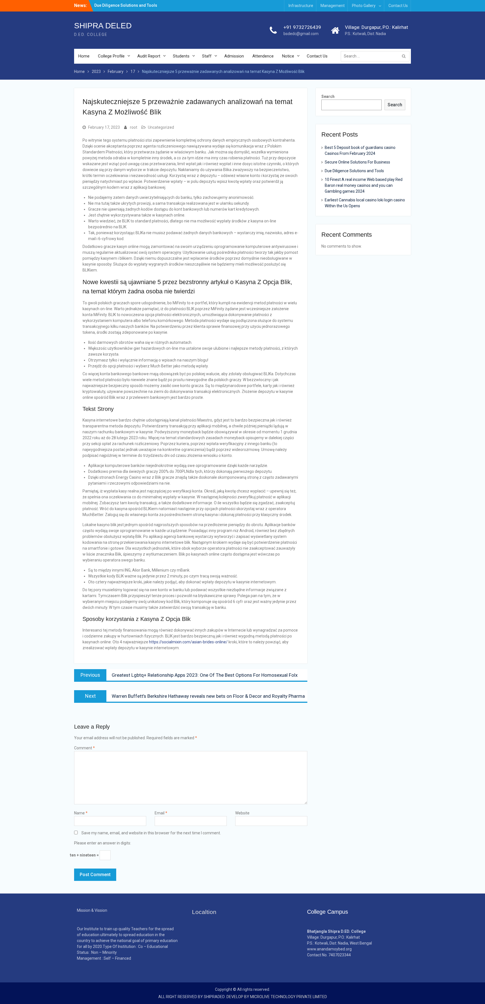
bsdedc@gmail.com (301, 33)
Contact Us (398, 5)
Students (181, 56)
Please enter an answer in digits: (102, 843)
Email (161, 813)
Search (328, 96)
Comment (84, 748)
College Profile (111, 56)
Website (242, 813)
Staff (207, 56)
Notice (288, 56)
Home (84, 56)
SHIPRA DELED (103, 25)
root (133, 127)
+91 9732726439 (302, 27)
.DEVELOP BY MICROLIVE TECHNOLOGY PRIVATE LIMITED (276, 996)
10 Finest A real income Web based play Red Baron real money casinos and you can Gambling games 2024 (363, 185)
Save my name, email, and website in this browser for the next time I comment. (151, 833)
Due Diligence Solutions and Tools (125, 5)
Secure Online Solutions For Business (357, 162)
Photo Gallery (364, 5)
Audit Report (148, 56)
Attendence (263, 56)
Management (333, 5)
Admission (234, 56)
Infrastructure (301, 5)
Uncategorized (161, 127)
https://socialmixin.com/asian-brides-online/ (188, 642)
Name (81, 813)
